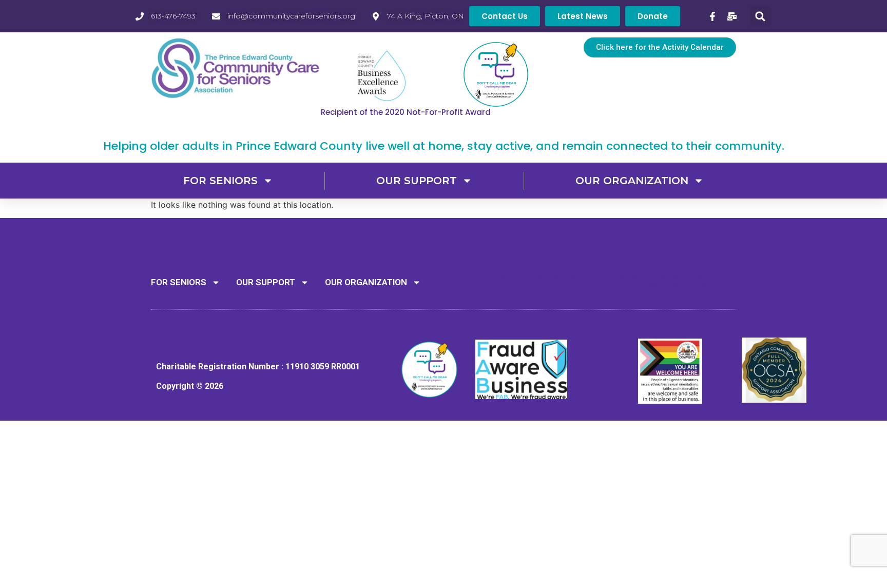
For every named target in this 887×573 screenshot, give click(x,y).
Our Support (416, 180)
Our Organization (631, 180)
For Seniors (220, 180)
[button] (760, 16)
